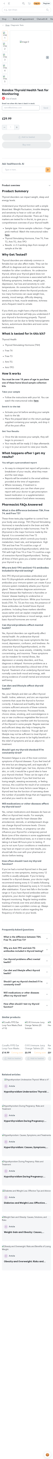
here (7, 235)
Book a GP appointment (23, 19)
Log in (36, 3)
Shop (4, 19)
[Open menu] (9, 3)
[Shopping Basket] (29, 3)
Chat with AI (42, 19)
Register (46, 3)
